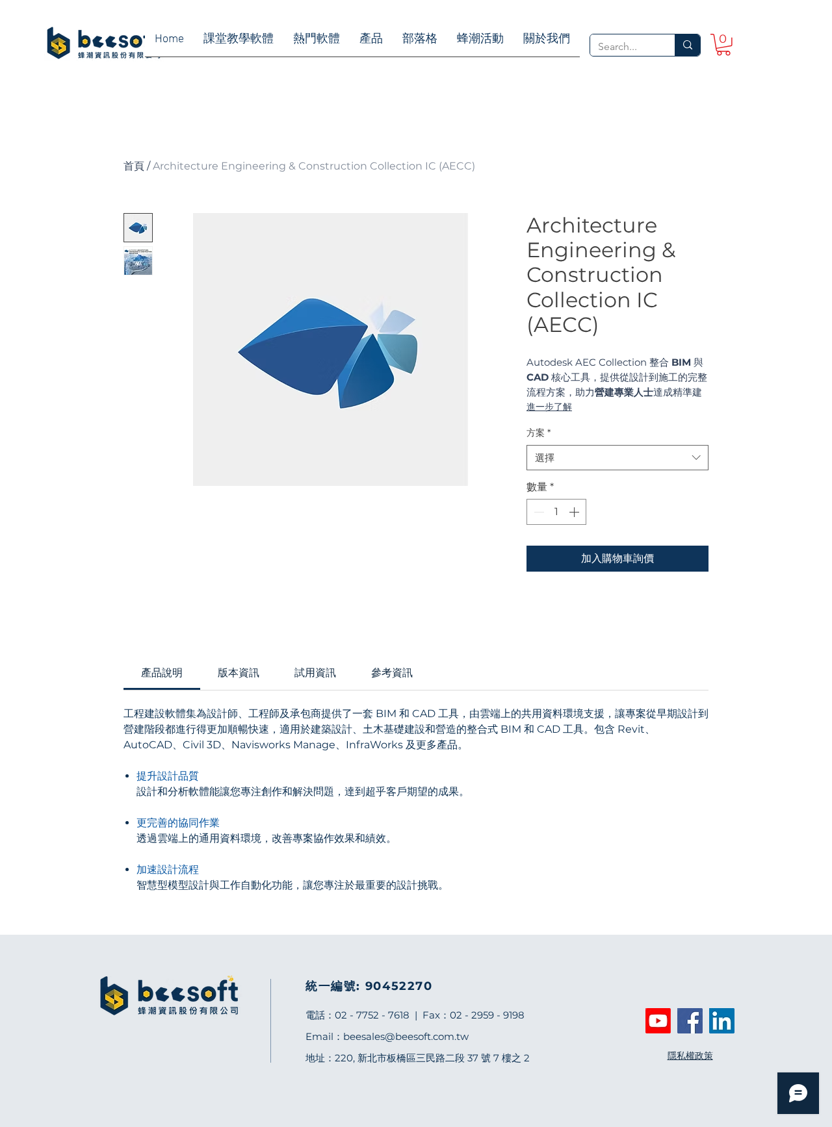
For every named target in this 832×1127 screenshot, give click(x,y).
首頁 (134, 166)
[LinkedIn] (721, 1020)
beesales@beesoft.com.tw (406, 1036)
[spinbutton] (556, 512)
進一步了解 (549, 406)
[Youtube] (658, 1020)
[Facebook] (690, 1020)
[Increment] (575, 512)
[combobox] (617, 457)
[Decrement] (537, 512)
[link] (723, 45)
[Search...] (687, 45)
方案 (538, 432)
